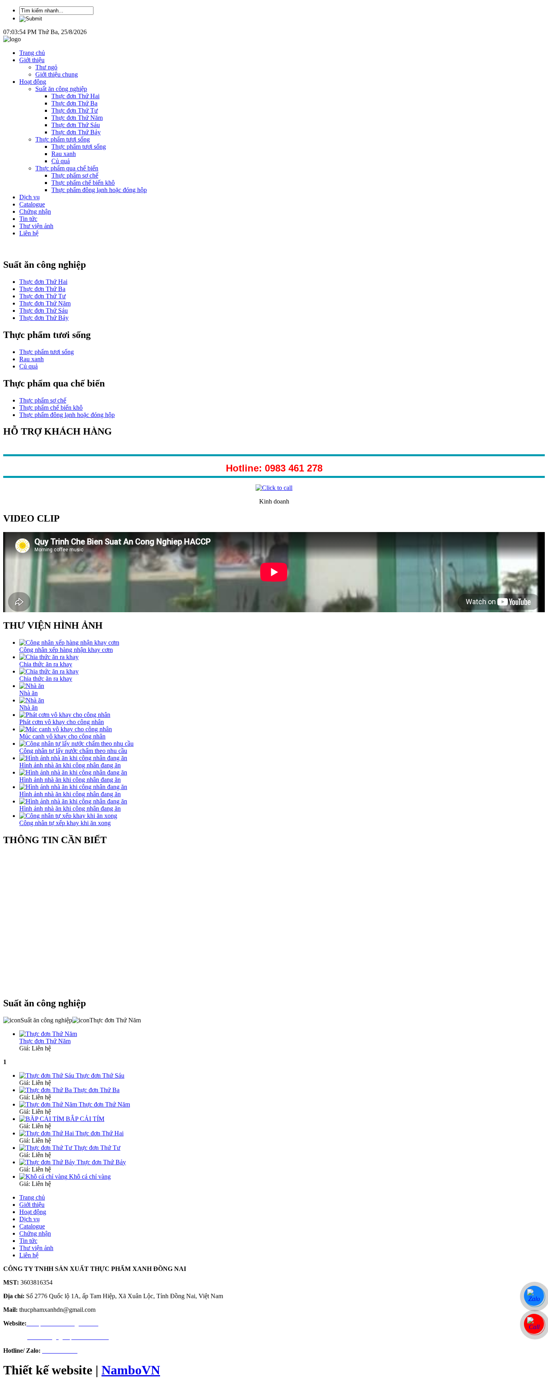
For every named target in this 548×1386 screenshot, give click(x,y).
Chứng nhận (35, 211)
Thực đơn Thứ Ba (74, 103)
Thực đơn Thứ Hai (75, 96)
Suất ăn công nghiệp (61, 88)
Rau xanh (63, 153)
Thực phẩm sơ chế (74, 175)
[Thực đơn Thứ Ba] (46, 1090)
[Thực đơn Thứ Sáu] (47, 1075)
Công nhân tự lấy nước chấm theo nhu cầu (73, 750)
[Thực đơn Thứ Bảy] (48, 1162)
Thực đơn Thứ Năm (77, 117)
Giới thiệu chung (56, 74)
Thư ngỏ (46, 67)
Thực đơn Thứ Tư (74, 110)
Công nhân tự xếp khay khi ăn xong (65, 822)
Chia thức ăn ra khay (45, 664)
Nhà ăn (28, 693)
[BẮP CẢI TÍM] (42, 1118)
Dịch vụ (29, 197)
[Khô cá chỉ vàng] (44, 1176)
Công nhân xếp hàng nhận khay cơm (66, 649)
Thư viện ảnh (36, 226)
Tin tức (28, 218)
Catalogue (32, 204)
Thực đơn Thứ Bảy (76, 132)
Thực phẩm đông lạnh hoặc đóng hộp (99, 189)
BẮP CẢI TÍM (85, 1118)
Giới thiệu (32, 60)
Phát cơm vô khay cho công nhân (61, 721)
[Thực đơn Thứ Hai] (47, 1133)
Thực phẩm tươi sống (62, 139)
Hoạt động (32, 81)
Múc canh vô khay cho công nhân (62, 736)
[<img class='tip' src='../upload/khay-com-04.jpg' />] (48, 1033)
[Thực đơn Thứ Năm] (49, 1104)
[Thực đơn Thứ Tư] (46, 1147)
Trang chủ (32, 52)
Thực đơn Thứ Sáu (75, 124)
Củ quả (60, 161)
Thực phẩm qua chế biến (66, 168)
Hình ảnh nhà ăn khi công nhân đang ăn (70, 765)
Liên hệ (29, 233)
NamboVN (130, 1370)
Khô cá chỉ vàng (90, 1176)
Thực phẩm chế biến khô (83, 182)
